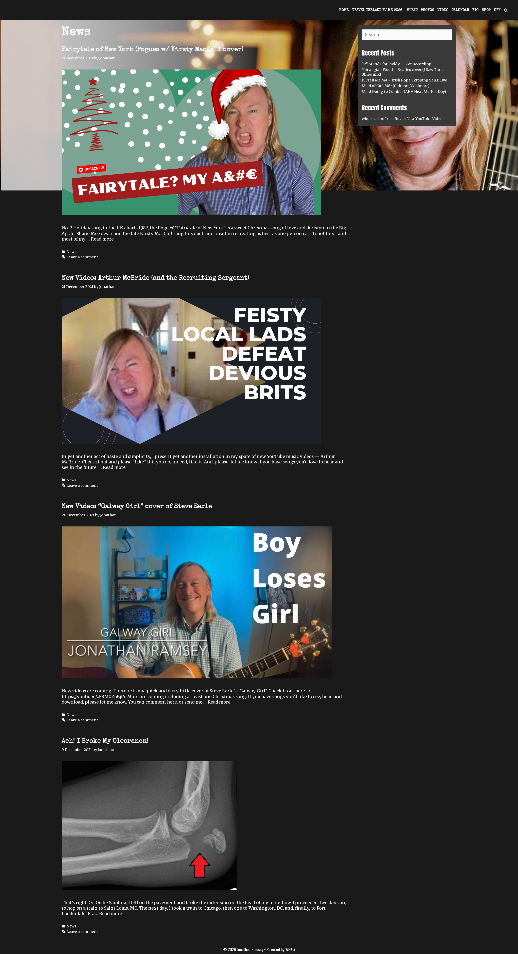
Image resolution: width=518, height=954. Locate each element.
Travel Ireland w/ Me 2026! (377, 10)
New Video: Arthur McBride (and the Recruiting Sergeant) (155, 278)
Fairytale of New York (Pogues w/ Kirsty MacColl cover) (152, 49)
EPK (497, 10)
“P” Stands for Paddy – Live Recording (396, 64)
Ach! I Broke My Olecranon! (105, 741)
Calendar (460, 10)
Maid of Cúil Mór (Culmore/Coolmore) (396, 85)
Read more (102, 239)
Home (344, 10)
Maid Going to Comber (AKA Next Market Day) (404, 91)
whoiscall (370, 118)
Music (412, 10)
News (71, 251)
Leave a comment (82, 257)
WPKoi (290, 949)
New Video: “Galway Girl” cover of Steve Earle (137, 506)
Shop (486, 10)
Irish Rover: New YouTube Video (414, 118)
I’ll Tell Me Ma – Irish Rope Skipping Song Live (404, 80)
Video (442, 10)
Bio (475, 10)
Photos (427, 10)
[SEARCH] (506, 10)
